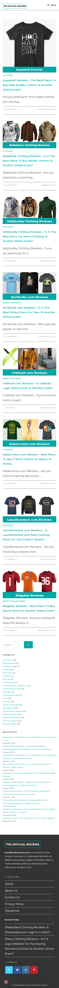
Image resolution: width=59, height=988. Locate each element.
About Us (11, 890)
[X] (9, 970)
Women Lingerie (10, 724)
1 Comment (10, 408)
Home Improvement (12, 689)
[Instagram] (26, 970)
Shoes (5, 698)
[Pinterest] (34, 970)
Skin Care (7, 702)
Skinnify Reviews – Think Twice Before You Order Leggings (29, 818)
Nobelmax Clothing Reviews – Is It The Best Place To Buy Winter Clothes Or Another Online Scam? (29, 161)
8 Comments (11, 261)
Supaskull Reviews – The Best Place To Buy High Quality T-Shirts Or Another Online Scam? (29, 85)
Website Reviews (12, 303)
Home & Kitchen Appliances (15, 686)
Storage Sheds (9, 708)
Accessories (8, 660)
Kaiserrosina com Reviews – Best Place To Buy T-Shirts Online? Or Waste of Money (29, 459)
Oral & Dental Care (11, 695)
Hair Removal (9, 682)
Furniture (7, 676)
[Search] (28, 644)
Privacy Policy (14, 904)
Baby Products (9, 663)
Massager (7, 692)
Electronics (8, 673)
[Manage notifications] (6, 982)
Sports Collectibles (14, 601)
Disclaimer (12, 910)
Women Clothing (10, 721)
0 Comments (11, 109)
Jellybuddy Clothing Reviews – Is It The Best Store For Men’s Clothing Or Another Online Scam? (29, 236)
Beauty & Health (10, 666)
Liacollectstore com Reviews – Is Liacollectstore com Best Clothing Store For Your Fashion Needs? (26, 535)
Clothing (8, 75)
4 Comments (11, 185)
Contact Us (12, 897)
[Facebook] (17, 970)
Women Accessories (12, 717)
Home (9, 884)
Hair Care (7, 679)
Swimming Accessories (13, 711)
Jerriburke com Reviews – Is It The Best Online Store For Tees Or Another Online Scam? (29, 312)
